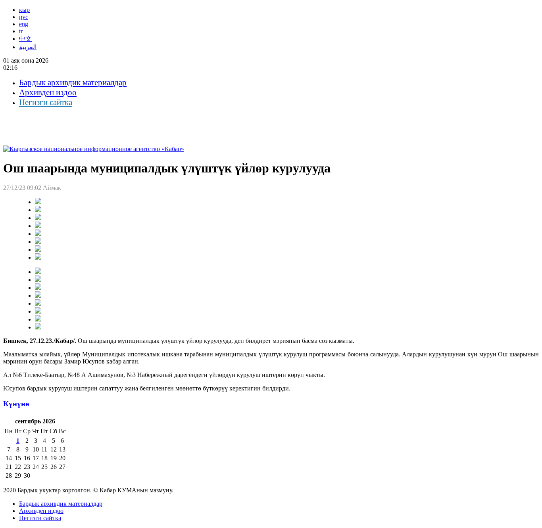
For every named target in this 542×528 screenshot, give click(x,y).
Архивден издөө (48, 92)
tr (21, 31)
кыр (24, 9)
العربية (28, 47)
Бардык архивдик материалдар (73, 82)
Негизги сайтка (45, 102)
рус (23, 16)
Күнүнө (16, 404)
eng (23, 24)
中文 (25, 38)
